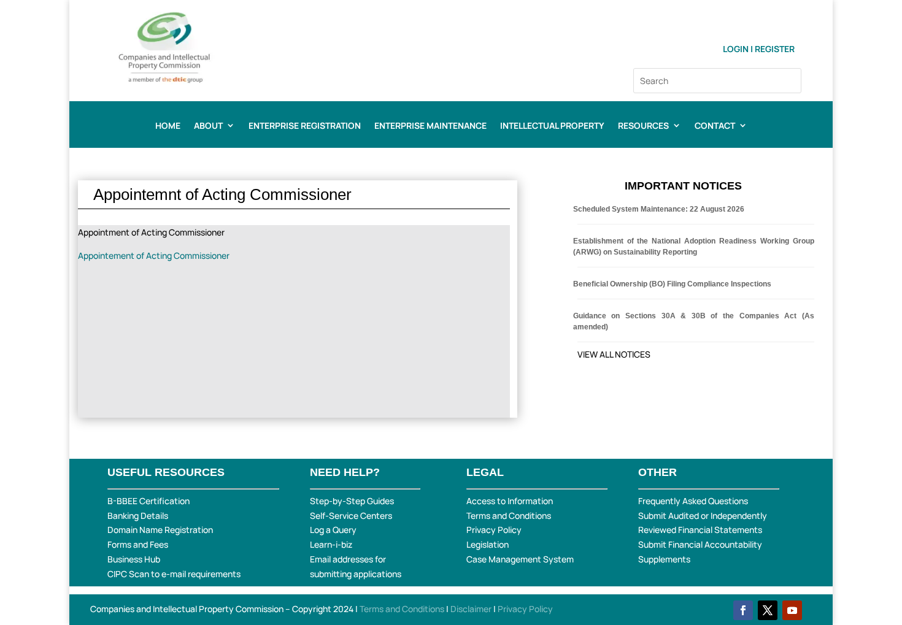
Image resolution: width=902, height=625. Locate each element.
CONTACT (715, 126)
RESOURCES (643, 126)
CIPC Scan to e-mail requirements (174, 574)
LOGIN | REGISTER (759, 49)
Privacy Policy (494, 529)
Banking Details (137, 515)
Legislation (487, 544)
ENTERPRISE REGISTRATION (305, 126)
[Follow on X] (767, 610)
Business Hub (133, 559)
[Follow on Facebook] (743, 610)
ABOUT (208, 126)
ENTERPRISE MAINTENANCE (430, 126)
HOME (167, 126)
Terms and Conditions (508, 515)
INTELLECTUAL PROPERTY (552, 126)
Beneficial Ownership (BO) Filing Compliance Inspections (672, 284)
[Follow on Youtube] (792, 610)
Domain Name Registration (160, 529)
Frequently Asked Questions (693, 501)
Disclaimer (471, 609)
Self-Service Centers (351, 515)
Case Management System (520, 559)
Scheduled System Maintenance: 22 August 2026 (658, 209)
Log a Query (333, 529)
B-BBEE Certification (148, 501)
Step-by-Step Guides (352, 501)
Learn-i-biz (331, 544)
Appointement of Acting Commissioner (153, 255)
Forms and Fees (137, 544)
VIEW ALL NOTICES (613, 354)
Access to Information (509, 501)
